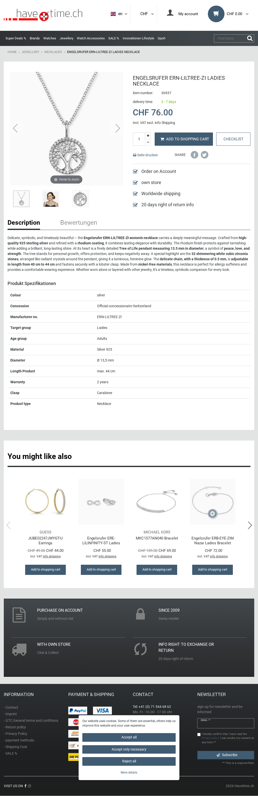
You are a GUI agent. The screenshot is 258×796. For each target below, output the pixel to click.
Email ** (205, 720)
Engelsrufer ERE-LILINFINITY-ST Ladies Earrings (101, 540)
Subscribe (229, 755)
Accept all (129, 737)
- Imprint (10, 714)
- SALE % (10, 753)
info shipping (52, 556)
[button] (194, 155)
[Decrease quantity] (148, 142)
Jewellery (66, 38)
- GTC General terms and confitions (31, 720)
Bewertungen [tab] (78, 222)
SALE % (113, 38)
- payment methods (19, 740)
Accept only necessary (129, 749)
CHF (145, 13)
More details (129, 772)
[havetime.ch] (43, 15)
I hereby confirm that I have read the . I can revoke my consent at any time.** (228, 738)
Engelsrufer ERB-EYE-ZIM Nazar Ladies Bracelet (212, 540)
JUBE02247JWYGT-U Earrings (45, 540)
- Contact (11, 707)
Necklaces (53, 52)
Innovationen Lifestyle (138, 38)
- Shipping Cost (15, 747)
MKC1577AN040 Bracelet (157, 538)
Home (12, 52)
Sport (161, 38)
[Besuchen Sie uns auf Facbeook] (25, 786)
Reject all (129, 761)
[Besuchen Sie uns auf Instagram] (29, 786)
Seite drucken (147, 155)
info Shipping (165, 123)
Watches (49, 38)
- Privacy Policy (15, 734)
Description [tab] (24, 222)
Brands (35, 38)
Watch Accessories (91, 38)
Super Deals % (16, 38)
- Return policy (15, 727)
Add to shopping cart (187, 139)
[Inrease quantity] (148, 136)
